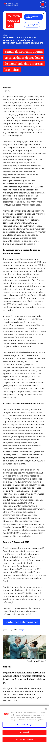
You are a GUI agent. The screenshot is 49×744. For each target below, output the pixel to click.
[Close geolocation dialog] (43, 14)
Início (5, 35)
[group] (24, 678)
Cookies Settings (24, 725)
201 (15, 629)
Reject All (24, 732)
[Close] (46, 709)
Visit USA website (32, 17)
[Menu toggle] (43, 5)
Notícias (7, 87)
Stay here (34, 25)
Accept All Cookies (24, 739)
